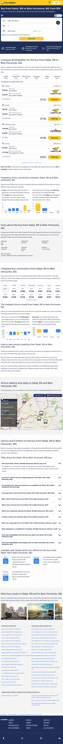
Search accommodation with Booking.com (16, 35)
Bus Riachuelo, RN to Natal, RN (10, 670)
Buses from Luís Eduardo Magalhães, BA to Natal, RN (16, 655)
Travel (28, 728)
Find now (54, 99)
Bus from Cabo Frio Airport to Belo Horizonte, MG (45, 700)
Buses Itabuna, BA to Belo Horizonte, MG (43, 658)
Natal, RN (40, 395)
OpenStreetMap (53, 429)
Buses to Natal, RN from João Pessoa (12, 649)
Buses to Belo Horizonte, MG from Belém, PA (44, 638)
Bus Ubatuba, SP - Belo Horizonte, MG (42, 681)
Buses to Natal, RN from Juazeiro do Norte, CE (14, 652)
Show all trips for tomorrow (32, 163)
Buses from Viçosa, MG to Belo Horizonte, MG (44, 684)
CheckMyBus (3, 714)
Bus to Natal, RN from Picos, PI (10, 661)
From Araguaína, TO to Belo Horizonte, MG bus (45, 632)
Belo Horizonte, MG (54, 395)
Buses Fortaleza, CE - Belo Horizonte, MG (43, 646)
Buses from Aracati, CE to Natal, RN (11, 629)
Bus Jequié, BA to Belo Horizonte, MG (42, 664)
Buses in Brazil (12, 714)
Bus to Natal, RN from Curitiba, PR (11, 641)
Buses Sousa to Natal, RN (9, 682)
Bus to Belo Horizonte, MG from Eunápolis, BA (44, 644)
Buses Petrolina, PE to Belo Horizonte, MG (43, 675)
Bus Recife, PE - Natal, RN (9, 667)
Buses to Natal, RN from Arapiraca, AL (12, 632)
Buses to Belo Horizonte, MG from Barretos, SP (45, 635)
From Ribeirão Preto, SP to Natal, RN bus (13, 673)
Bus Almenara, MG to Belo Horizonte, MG (43, 629)
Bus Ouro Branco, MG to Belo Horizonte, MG (44, 672)
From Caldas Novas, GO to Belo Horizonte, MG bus (46, 641)
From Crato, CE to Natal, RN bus (10, 638)
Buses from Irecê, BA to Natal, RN (11, 646)
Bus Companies (14, 728)
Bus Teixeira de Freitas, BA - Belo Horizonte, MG (45, 678)
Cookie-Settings (31, 725)
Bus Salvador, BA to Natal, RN (10, 676)
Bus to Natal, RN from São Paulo (11, 679)
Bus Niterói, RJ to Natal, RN (9, 658)
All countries (48, 728)
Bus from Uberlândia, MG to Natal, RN (12, 685)
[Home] (24, 2)
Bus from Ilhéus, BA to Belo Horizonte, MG (43, 655)
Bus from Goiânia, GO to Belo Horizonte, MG (44, 652)
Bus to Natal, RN (21, 714)
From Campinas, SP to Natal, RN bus (12, 635)
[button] (45, 422)
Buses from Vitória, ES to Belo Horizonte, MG (44, 687)
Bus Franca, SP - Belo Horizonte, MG (42, 649)
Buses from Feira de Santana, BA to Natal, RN (14, 644)
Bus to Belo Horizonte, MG (34, 714)
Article (46, 725)
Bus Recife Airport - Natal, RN (10, 695)
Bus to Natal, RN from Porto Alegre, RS (12, 664)
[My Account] (49, 2)
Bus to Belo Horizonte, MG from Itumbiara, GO (45, 661)
